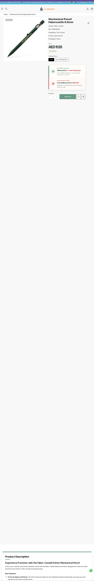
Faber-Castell (58, 26)
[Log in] (87, 9)
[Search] (6, 9)
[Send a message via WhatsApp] (91, 570)
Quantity (51, 93)
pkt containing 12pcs (62, 59)
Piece (51, 59)
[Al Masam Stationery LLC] (47, 9)
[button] (92, 9)
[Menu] (2, 9)
